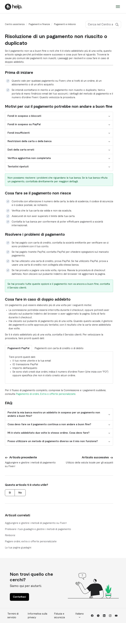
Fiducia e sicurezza (59, 616)
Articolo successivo (95, 457)
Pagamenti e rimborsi (65, 24)
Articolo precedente (23, 457)
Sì (10, 492)
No (20, 492)
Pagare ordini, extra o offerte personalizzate (31, 541)
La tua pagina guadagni (18, 547)
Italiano (79, 614)
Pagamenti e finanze (39, 24)
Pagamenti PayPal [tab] (18, 348)
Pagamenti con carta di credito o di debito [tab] (59, 348)
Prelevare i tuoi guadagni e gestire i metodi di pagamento (38, 529)
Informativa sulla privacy (37, 616)
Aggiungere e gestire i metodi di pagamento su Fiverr (36, 523)
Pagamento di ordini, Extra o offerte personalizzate (45, 394)
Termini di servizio (12, 616)
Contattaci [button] (19, 597)
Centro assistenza (15, 24)
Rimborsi (10, 535)
